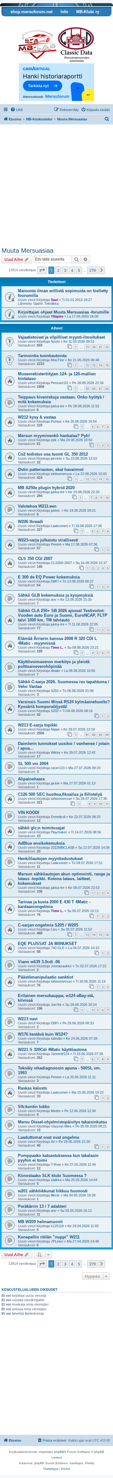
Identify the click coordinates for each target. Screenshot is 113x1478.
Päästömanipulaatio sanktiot (45, 977)
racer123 (58, 768)
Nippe (55, 729)
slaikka (56, 1180)
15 (107, 479)
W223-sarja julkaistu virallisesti (48, 540)
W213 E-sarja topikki (37, 725)
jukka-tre (57, 406)
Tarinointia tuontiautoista (42, 355)
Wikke (55, 752)
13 (93, 479)
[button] (42, 270)
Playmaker (59, 832)
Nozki (55, 341)
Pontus (56, 421)
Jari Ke (56, 1004)
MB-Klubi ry (87, 11)
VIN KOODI (28, 812)
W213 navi (28, 1018)
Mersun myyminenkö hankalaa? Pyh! (54, 435)
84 (107, 735)
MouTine (57, 360)
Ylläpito (57, 316)
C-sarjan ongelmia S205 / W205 (48, 925)
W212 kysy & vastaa (37, 417)
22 (107, 347)
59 (87, 389)
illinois (55, 1195)
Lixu (54, 929)
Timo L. (57, 647)
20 (93, 347)
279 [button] (92, 270)
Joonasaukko (61, 966)
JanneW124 (60, 1054)
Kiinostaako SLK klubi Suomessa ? (52, 1175)
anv (53, 599)
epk (53, 440)
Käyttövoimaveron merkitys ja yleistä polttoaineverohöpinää (53, 664)
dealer (55, 671)
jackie (55, 783)
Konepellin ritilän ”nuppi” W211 (49, 1237)
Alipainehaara (31, 779)
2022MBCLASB (62, 847)
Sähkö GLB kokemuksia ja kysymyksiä (55, 595)
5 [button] (79, 270)
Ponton (56, 544)
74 (100, 365)
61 (100, 389)
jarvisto (56, 458)
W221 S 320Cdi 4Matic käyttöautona (52, 1049)
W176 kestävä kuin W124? (43, 1034)
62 (107, 389)
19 (87, 347)
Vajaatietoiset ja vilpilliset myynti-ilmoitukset (61, 337)
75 (107, 365)
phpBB (59, 1452)
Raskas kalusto (32, 1088)
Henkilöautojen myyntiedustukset (50, 858)
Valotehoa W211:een (37, 506)
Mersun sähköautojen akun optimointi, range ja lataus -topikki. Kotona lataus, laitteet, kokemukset (64, 879)
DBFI (55, 581)
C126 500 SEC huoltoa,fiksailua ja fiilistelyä (60, 794)
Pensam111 (59, 383)
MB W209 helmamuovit (40, 1221)
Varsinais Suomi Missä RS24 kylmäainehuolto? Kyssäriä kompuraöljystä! (64, 704)
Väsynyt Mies (61, 1126)
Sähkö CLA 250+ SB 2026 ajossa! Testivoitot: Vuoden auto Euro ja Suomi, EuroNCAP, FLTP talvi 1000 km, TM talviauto (62, 615)
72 (87, 365)
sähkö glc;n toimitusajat (41, 828)
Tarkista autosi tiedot (26, 21)
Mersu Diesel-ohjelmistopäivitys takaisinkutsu (62, 1122)
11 (107, 804)
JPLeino (57, 1241)
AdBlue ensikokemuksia (41, 843)
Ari (53, 1141)
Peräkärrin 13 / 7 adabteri (42, 1206)
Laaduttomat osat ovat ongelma (48, 1137)
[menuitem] (16, 109)
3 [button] (65, 270)
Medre (56, 1111)
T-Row (56, 1164)
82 (93, 735)
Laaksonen (59, 526)
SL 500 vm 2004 (33, 763)
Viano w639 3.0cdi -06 (39, 961)
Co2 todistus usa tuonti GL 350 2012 (53, 454)
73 (93, 365)
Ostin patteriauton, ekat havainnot (50, 469)
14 (100, 479)
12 (87, 479)
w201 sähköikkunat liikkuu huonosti (53, 1191)
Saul (54, 300)
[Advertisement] (56, 187)
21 (100, 347)
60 (93, 389)
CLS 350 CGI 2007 (35, 558)
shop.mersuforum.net (31, 11)
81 (87, 735)
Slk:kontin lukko (34, 1106)
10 (107, 498)
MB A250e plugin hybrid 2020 (46, 487)
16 (107, 935)
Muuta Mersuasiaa (27, 250)
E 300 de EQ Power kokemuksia (49, 577)
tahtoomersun (61, 474)
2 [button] (58, 270)
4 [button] (72, 270)
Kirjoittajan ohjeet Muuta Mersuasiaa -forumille (63, 312)
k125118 (57, 1226)
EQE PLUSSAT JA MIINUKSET (47, 943)
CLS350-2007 (61, 563)
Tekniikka (51, 303)
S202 (55, 691)
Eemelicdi (58, 817)
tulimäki (56, 1038)
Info (64, 11)
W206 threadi (30, 521)
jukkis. (56, 510)
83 (100, 735)
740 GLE (57, 948)
